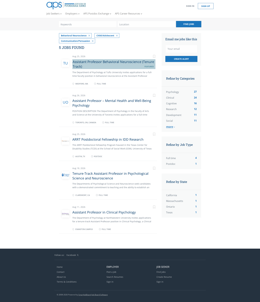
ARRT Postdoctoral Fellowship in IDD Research (108, 139)
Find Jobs (188, 24)
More (169, 126)
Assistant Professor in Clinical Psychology (104, 212)
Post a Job (111, 271)
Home (60, 267)
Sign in (190, 6)
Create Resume (164, 276)
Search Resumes (115, 276)
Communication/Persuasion (75, 41)
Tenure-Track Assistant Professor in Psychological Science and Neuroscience (110, 175)
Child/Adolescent (105, 35)
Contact (60, 271)
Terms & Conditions (67, 281)
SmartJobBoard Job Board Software (93, 294)
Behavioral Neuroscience (74, 35)
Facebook (71, 255)
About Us (61, 276)
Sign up (205, 6)
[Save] (151, 57)
